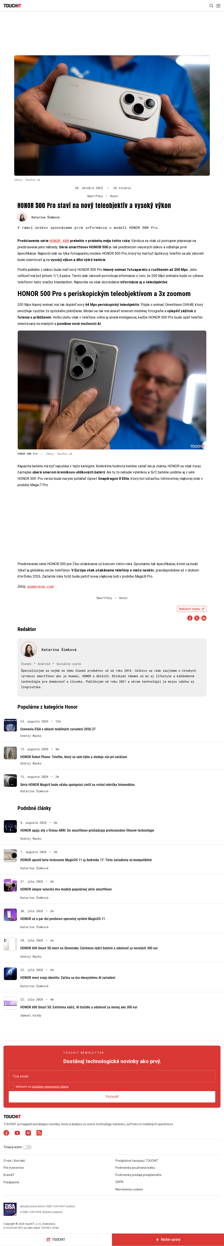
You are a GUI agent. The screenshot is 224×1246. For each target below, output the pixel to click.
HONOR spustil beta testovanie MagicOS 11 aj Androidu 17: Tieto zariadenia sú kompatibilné (86, 860)
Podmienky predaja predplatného (139, 1175)
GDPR (119, 1182)
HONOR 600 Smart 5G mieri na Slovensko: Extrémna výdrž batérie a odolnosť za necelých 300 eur (89, 948)
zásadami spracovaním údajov (50, 1086)
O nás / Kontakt (14, 1160)
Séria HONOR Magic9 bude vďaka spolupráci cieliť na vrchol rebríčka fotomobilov (77, 785)
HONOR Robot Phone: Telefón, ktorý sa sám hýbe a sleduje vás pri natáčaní (73, 757)
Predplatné (11, 1182)
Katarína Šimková (46, 217)
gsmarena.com (40, 586)
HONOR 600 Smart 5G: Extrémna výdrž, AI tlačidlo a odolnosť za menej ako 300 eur (78, 1007)
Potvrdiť (112, 1097)
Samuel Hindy (30, 1015)
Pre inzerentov (14, 1167)
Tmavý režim (13, 1147)
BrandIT (9, 1175)
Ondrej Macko (30, 735)
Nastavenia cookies (129, 1189)
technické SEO (14, 1227)
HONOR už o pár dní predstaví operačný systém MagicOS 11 (62, 919)
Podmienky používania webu (135, 1167)
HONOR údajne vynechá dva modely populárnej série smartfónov (66, 889)
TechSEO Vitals (49, 1227)
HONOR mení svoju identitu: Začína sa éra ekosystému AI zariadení (67, 978)
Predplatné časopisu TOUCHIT (137, 1160)
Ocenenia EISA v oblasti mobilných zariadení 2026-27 (58, 729)
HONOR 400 (59, 240)
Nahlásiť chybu (189, 609)
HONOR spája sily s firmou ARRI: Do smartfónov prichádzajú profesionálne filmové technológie (87, 830)
